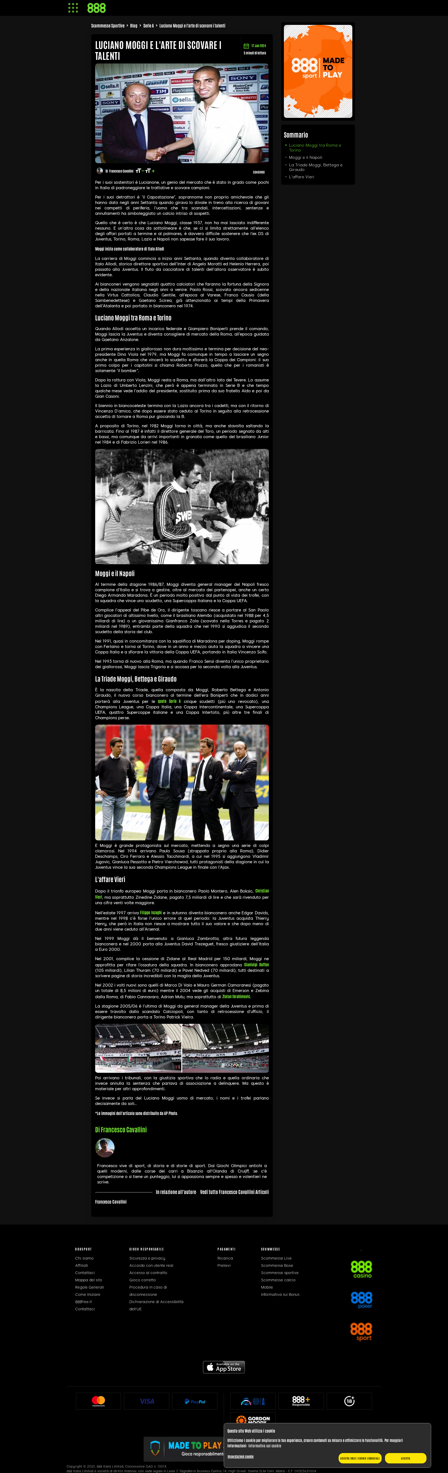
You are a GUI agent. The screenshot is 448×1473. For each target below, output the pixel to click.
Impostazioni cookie (241, 1456)
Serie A (148, 25)
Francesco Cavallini (121, 171)
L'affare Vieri (301, 177)
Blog (133, 25)
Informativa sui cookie (264, 1445)
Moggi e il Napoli (305, 157)
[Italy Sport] (318, 115)
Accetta (405, 1458)
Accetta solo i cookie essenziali (360, 1458)
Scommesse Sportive (107, 25)
